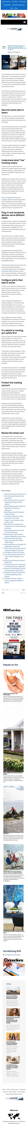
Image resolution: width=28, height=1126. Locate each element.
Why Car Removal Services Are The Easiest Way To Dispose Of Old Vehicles (15, 502)
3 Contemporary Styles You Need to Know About (13, 932)
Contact (8, 1089)
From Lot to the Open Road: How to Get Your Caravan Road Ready (12, 997)
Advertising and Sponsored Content (14, 1094)
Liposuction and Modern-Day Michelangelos (10, 694)
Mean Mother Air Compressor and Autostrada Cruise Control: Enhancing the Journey (15, 526)
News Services (6, 1)
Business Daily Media (18, 5)
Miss (16, 8)
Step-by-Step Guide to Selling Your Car (15, 494)
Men (12, 8)
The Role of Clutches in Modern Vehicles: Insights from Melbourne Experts (14, 580)
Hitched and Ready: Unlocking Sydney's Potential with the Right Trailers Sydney (14, 540)
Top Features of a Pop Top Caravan (14, 552)
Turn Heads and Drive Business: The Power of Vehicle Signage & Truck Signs (15, 556)
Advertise (6, 1091)
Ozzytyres (6, 833)
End (3, 592)
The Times (15, 1)
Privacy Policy (14, 1089)
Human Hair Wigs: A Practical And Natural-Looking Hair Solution (12, 1043)
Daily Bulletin (7, 5)
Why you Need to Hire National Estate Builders (12, 773)
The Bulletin (22, 1)
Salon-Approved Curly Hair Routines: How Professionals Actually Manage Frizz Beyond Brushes (13, 1020)
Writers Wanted (12, 1091)
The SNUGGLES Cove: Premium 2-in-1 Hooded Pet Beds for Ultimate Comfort (12, 1067)
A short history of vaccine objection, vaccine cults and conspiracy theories (12, 872)
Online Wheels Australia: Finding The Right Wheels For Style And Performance (15, 508)
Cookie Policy (22, 1089)
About (3, 1089)
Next (24, 589)
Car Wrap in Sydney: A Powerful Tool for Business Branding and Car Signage (15, 574)
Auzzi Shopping (21, 1091)
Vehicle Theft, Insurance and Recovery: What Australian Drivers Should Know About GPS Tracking (17, 47)
